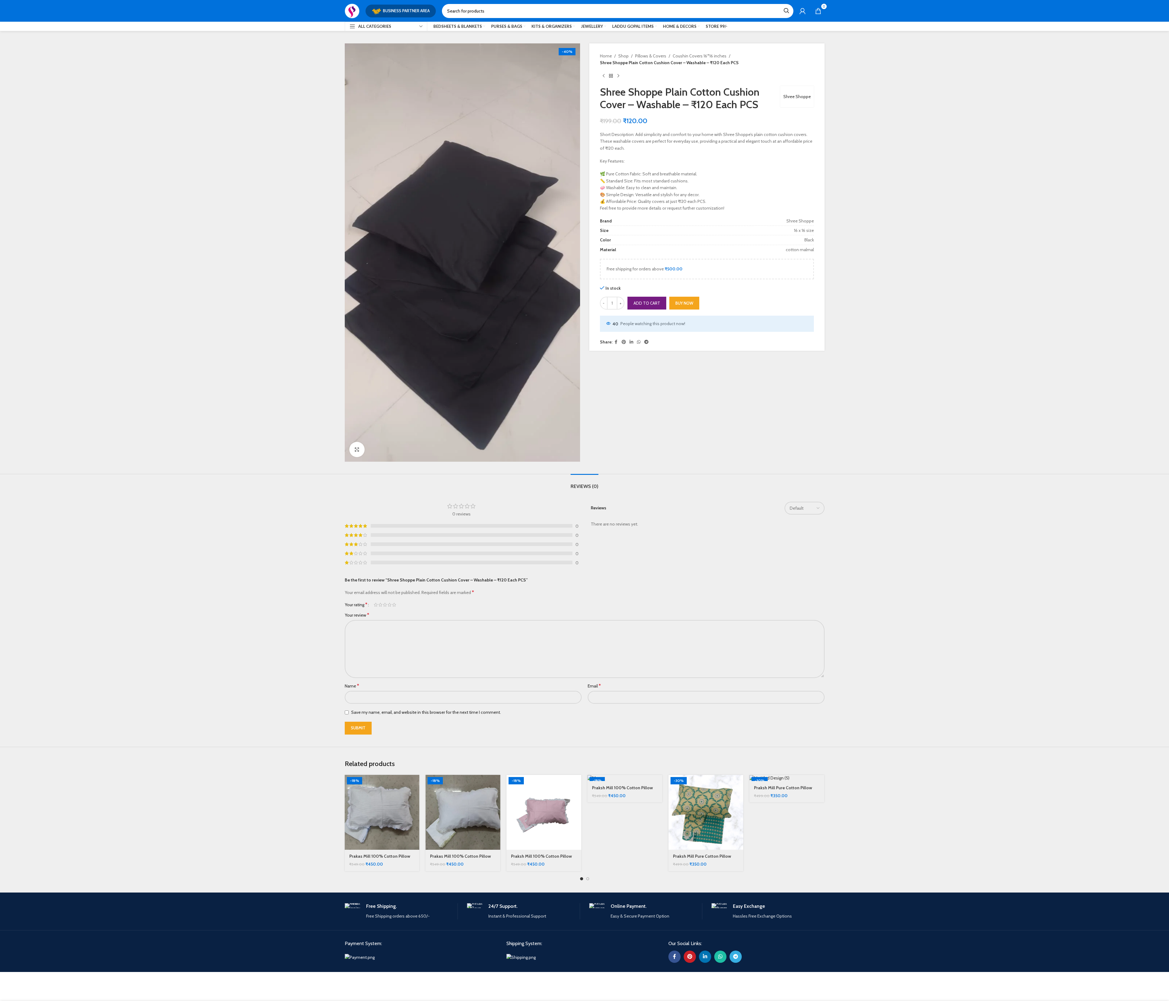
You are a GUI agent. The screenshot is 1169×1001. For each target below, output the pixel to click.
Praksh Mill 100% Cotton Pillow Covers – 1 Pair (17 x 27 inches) (541, 859)
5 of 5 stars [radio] (394, 605)
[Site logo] (352, 10)
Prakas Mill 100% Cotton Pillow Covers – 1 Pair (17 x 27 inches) (379, 859)
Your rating (356, 604)
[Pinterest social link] (624, 342)
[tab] (584, 483)
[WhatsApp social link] (638, 342)
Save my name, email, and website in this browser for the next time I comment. (426, 712)
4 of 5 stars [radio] (389, 605)
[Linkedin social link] (631, 342)
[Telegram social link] (646, 342)
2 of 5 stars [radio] (380, 605)
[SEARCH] (786, 11)
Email (594, 686)
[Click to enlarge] (357, 449)
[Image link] (360, 957)
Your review (357, 615)
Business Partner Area (406, 10)
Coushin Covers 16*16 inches (699, 56)
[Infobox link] (401, 911)
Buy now (684, 303)
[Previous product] (603, 76)
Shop (623, 56)
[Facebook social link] (616, 342)
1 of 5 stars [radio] (375, 605)
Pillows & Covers (650, 56)
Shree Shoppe (797, 96)
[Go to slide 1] (581, 878)
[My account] (802, 11)
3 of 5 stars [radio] (385, 605)
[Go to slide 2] (587, 878)
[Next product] (618, 76)
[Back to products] (611, 76)
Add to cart (647, 303)
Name (352, 686)
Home (606, 56)
